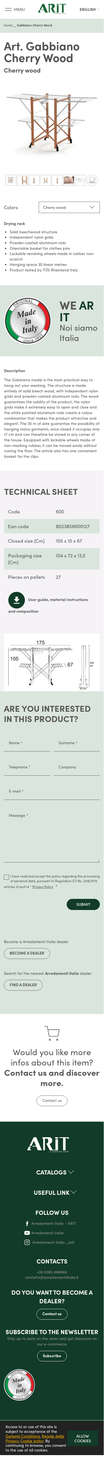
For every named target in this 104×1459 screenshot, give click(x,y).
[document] (52, 1438)
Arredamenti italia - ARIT (53, 1223)
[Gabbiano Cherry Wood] (10, 180)
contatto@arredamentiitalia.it (52, 1277)
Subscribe (52, 1355)
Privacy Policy (42, 886)
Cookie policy (31, 1440)
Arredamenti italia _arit (52, 1242)
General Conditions (23, 1436)
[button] (90, 9)
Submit (83, 904)
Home (8, 25)
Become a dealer (27, 953)
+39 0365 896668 (52, 1272)
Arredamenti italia (47, 1232)
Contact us (52, 1100)
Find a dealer (23, 984)
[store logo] (52, 9)
